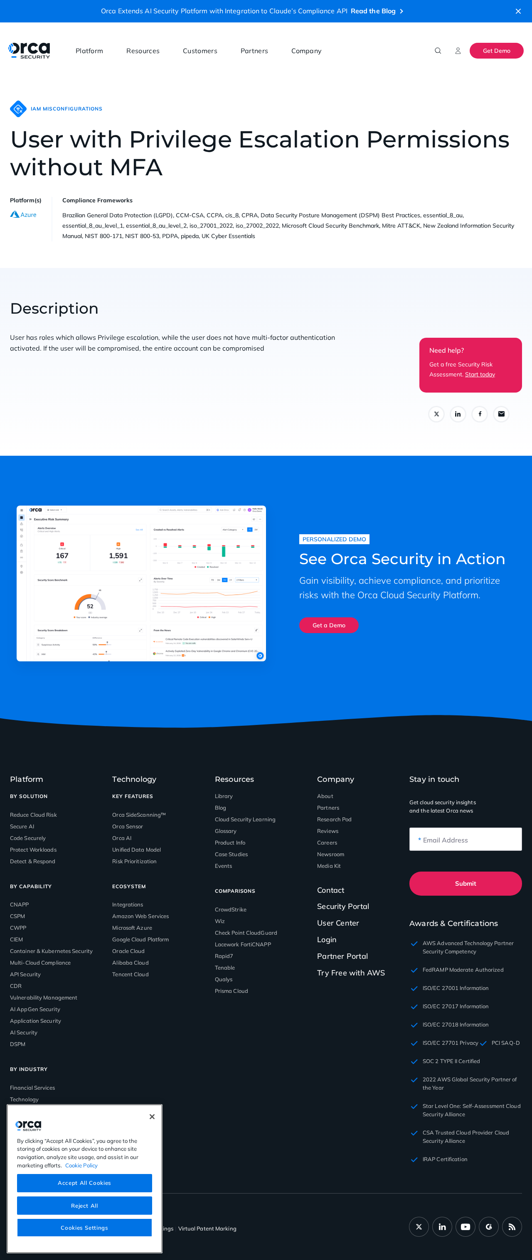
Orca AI (121, 838)
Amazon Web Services (140, 916)
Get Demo (496, 50)
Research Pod (334, 819)
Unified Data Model (136, 849)
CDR (16, 985)
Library (224, 796)
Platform (89, 51)
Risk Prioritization (134, 861)
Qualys (224, 979)
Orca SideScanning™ (139, 814)
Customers (200, 51)
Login (327, 939)
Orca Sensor (127, 826)
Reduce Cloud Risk (33, 814)
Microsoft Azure (132, 927)
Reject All (84, 1205)
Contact (330, 890)
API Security (25, 974)
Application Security (35, 1020)
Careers (327, 842)
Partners (254, 51)
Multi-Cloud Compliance (40, 962)
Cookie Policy (81, 1165)
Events (223, 865)
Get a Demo (329, 625)
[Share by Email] (501, 414)
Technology (24, 1099)
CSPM (17, 916)
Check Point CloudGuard (246, 932)
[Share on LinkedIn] (458, 414)
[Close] (152, 1117)
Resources (143, 51)
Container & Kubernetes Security (51, 951)
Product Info (230, 842)
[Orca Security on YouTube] (465, 1227)
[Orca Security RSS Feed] (512, 1227)
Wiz (220, 921)
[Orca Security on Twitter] (419, 1227)
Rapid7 (224, 956)
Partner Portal (342, 956)
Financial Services (32, 1087)
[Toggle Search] (438, 50)
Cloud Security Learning (245, 819)
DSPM (17, 1044)
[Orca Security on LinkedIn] (442, 1227)
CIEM (16, 939)
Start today (480, 374)
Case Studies (231, 854)
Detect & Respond (33, 861)
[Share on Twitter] (436, 414)
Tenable (225, 967)
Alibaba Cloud (130, 962)
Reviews (327, 831)
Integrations (127, 904)
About (325, 796)
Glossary (226, 831)
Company (306, 51)
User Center (338, 923)
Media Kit (329, 865)
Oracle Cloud (128, 951)
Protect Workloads (33, 849)
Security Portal (343, 906)
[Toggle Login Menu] (458, 50)
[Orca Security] (29, 50)
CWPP (18, 927)
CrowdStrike (230, 909)
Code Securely (28, 838)
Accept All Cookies (84, 1182)
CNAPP (19, 904)
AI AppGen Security (35, 1009)
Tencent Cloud (130, 974)
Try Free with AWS (351, 973)
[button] (518, 11)
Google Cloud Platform (140, 939)
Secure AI (22, 826)
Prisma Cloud (231, 990)
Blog (220, 807)
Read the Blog (373, 11)
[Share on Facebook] (479, 414)
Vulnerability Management (43, 997)
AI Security (23, 1032)
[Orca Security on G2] (489, 1227)
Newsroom (330, 854)
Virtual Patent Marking (207, 1228)
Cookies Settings (84, 1227)
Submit (465, 883)
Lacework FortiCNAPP (243, 944)
